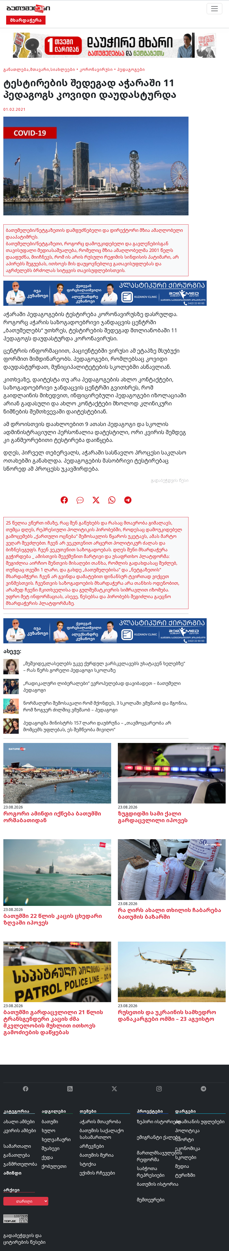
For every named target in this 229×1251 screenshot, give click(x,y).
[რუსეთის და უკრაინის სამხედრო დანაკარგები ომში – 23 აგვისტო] (172, 971)
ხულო (48, 1130)
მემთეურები (150, 1200)
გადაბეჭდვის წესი (170, 480)
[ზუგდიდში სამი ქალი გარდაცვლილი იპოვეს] (172, 773)
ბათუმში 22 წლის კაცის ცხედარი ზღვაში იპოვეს (52, 919)
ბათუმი (50, 1121)
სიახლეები (63, 69)
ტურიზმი (185, 1175)
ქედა (47, 1157)
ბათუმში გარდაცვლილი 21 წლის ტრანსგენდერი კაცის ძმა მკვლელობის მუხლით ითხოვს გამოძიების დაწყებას (53, 1022)
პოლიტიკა (187, 1130)
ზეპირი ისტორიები (159, 1121)
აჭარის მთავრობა (100, 1121)
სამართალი (17, 1146)
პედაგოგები (131, 69)
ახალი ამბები (19, 1121)
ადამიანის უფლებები (200, 1121)
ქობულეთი (54, 1166)
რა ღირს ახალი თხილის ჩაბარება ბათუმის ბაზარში (169, 913)
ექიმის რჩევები (97, 1173)
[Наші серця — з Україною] (28, 9)
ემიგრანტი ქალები (158, 1137)
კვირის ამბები (19, 1130)
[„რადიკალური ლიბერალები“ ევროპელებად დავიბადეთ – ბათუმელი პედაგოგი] (11, 686)
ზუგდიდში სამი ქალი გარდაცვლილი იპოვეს (153, 817)
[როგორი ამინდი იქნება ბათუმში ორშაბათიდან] (57, 773)
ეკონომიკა (187, 1148)
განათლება (16, 69)
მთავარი (39, 69)
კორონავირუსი (96, 69)
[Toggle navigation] (214, 8)
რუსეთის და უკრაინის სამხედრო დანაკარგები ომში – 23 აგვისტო (167, 1015)
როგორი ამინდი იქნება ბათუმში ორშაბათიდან (52, 817)
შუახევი (50, 1148)
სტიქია (88, 1164)
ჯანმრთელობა (20, 1164)
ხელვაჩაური (56, 1139)
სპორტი (184, 1139)
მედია (182, 1166)
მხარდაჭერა (26, 20)
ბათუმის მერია (97, 1155)
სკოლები (185, 1157)
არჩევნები (92, 1146)
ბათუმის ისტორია (157, 1184)
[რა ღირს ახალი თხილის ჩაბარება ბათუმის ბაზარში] (172, 869)
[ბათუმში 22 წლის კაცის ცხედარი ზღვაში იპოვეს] (57, 872)
